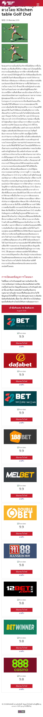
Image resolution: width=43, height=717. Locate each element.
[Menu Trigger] (38, 4)
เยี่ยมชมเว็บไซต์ (21, 343)
